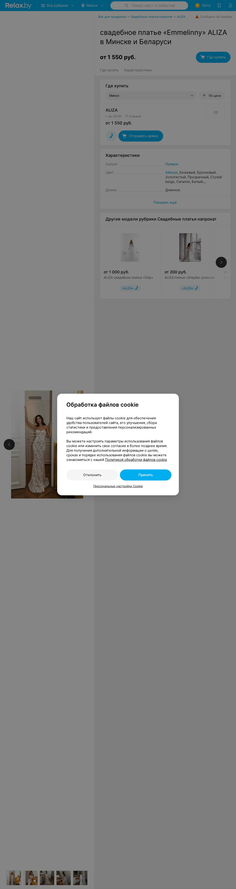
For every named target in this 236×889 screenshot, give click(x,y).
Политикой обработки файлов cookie (136, 459)
